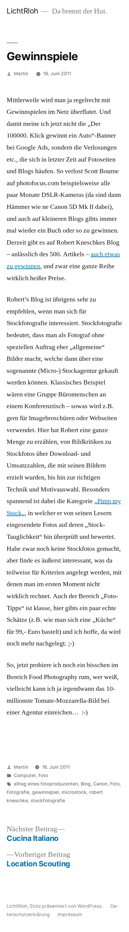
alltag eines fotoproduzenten (46, 784)
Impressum (70, 914)
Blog (86, 784)
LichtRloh (22, 10)
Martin (21, 73)
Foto (43, 775)
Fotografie (18, 792)
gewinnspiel (45, 792)
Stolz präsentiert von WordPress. (67, 906)
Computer (25, 775)
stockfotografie (48, 800)
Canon (100, 784)
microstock (74, 792)
